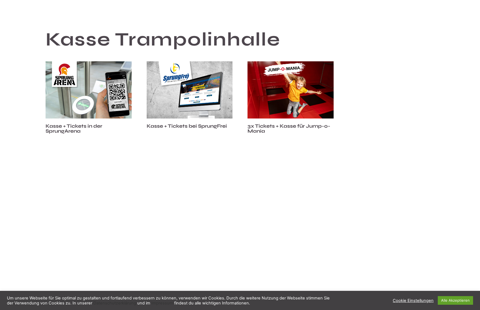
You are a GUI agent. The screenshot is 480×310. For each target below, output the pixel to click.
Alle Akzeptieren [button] (455, 300)
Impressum (162, 303)
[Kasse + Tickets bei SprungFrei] (190, 90)
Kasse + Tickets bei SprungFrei (187, 126)
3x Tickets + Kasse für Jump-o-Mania (289, 128)
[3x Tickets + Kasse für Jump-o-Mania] (291, 90)
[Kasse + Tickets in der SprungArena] (89, 90)
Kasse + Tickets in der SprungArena (74, 128)
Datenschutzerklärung (114, 303)
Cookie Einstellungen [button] (413, 300)
